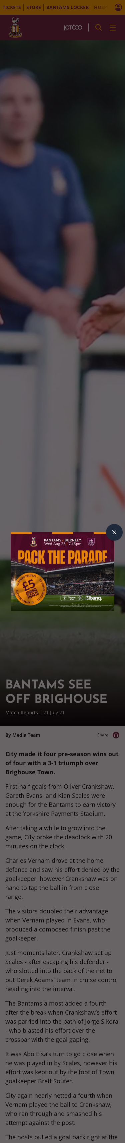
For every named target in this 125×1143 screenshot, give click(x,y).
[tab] (114, 532)
